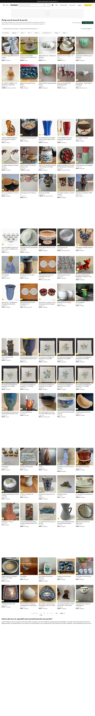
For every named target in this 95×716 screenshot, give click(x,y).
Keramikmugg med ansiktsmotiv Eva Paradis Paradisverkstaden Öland (29, 357)
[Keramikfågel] (29, 566)
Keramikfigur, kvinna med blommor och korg (65, 467)
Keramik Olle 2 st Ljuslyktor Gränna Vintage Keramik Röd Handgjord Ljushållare (47, 303)
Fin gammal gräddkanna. (26, 412)
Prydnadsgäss (5, 466)
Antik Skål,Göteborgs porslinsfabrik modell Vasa (29, 248)
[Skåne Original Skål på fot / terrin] (47, 237)
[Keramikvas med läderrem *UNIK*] (84, 183)
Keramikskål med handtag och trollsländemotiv (83, 604)
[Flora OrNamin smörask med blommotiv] (47, 566)
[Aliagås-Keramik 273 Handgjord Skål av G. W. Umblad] (10, 566)
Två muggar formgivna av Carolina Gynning (65, 193)
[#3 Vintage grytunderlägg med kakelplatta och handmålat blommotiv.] (66, 374)
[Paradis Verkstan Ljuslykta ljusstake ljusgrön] (47, 73)
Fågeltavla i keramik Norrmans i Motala (27, 84)
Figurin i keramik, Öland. (7, 357)
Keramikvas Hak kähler (44, 192)
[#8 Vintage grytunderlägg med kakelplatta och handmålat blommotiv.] (66, 347)
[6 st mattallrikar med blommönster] (84, 484)
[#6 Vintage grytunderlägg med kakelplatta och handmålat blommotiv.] (10, 374)
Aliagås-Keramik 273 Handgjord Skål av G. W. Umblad (9, 577)
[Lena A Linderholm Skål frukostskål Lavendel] (66, 402)
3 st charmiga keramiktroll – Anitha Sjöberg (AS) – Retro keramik (65, 604)
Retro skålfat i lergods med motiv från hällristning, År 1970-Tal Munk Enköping (47, 604)
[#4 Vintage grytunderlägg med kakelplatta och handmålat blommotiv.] (47, 374)
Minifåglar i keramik (62, 494)
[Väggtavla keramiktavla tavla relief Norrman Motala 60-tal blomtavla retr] (66, 155)
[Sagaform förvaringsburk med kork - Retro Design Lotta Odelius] (47, 155)
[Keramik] (47, 456)
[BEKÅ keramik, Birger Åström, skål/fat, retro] (84, 511)
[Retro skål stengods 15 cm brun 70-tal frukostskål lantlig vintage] (47, 402)
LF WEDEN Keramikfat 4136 (8, 603)
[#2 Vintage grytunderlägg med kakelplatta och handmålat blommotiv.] (84, 374)
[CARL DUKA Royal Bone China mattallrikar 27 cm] (29, 292)
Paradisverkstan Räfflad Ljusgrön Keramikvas (84, 56)
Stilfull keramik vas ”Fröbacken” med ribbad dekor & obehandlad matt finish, (28, 604)
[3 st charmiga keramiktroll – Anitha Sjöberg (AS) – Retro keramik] (66, 593)
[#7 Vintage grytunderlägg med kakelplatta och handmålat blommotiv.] (84, 347)
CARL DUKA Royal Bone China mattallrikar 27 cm (27, 303)
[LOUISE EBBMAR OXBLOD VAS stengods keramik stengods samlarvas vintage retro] (66, 127)
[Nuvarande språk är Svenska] (52, 5)
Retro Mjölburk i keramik (82, 137)
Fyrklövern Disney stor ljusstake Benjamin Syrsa (28, 166)
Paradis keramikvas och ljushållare (84, 165)
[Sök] (44, 5)
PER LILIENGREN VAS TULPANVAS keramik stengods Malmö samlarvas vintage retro (47, 138)
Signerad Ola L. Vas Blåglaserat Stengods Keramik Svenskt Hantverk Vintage (9, 303)
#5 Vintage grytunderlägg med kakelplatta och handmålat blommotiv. (28, 385)
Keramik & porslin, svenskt (11, 28)
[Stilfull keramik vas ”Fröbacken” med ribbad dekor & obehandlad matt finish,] (29, 593)
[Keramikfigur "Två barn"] (10, 511)
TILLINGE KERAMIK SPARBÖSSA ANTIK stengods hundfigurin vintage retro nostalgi (9, 138)
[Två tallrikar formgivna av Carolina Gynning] (10, 155)
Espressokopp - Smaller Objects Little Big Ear (84, 84)
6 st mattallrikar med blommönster (84, 494)
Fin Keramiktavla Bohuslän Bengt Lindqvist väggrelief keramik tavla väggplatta (28, 522)
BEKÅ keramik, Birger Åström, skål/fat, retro (83, 522)
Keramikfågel (23, 576)
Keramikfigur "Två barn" (7, 521)
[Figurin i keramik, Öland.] (10, 347)
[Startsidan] (14, 5)
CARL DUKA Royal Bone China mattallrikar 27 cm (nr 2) (46, 275)
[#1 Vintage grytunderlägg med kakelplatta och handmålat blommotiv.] (47, 347)
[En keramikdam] (10, 265)
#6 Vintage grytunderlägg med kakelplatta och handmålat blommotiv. (9, 385)
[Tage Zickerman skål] (66, 237)
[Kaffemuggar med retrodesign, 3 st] (29, 183)
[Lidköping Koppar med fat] (66, 265)
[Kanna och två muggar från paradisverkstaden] (66, 73)
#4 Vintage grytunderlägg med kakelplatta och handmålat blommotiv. (46, 385)
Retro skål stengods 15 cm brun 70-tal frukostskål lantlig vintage (47, 412)
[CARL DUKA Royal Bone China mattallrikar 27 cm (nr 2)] (47, 265)
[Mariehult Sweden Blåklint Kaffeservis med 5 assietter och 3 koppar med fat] (29, 45)
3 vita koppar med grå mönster (83, 576)
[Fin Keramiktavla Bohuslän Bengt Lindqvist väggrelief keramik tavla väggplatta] (29, 511)
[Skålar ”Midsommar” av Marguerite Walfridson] (47, 45)
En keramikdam (5, 275)
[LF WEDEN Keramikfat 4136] (10, 593)
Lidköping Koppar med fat (63, 275)
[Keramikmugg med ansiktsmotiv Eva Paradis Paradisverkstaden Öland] (29, 347)
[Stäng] (93, 1)
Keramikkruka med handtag (82, 466)
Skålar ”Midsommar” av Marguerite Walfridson (47, 56)
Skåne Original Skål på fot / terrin (47, 247)
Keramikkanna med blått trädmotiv (84, 247)
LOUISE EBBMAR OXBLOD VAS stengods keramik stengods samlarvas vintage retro (64, 138)
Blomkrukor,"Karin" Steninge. (64, 302)
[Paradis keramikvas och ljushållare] (84, 155)
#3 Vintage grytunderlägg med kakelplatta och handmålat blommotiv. (65, 385)
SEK (56, 5)
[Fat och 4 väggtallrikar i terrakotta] (10, 183)
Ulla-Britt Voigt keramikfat (26, 466)
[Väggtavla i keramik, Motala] (66, 566)
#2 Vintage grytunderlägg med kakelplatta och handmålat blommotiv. (83, 385)
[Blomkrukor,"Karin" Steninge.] (66, 292)
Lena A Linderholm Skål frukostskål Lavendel (65, 412)
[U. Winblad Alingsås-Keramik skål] (29, 127)
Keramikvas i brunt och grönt (27, 275)
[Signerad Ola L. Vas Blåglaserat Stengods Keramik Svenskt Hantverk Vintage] (10, 292)
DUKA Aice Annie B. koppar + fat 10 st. (65, 56)
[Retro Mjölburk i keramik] (84, 127)
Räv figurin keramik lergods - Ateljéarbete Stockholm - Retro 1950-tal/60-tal (84, 275)
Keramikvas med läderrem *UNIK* (84, 192)
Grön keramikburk (80, 302)
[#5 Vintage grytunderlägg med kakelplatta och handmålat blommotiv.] (29, 374)
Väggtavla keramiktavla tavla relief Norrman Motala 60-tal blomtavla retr (65, 166)
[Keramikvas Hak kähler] (47, 183)
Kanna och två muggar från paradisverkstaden (64, 84)
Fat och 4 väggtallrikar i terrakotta (10, 192)
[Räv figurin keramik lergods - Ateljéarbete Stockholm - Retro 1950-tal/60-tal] (84, 265)
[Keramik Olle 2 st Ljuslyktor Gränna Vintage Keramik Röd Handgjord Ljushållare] (47, 292)
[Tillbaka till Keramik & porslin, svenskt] (2, 29)
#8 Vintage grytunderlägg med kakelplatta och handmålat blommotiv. (65, 357)
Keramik (41, 466)
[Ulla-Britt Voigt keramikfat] (29, 456)
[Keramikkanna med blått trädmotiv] (84, 237)
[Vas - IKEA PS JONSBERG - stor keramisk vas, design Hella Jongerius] (10, 73)
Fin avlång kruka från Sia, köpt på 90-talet (47, 522)
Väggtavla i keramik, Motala (64, 576)
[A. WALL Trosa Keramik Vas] (29, 484)
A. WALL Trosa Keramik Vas (26, 494)
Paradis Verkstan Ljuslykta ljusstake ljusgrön (47, 84)
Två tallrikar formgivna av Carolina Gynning (10, 166)
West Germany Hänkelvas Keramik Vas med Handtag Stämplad (65, 522)
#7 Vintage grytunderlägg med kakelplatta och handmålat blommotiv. (83, 357)
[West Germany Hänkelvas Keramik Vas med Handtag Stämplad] (66, 511)
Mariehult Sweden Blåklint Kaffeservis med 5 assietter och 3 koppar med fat (28, 56)
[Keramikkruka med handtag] (84, 456)
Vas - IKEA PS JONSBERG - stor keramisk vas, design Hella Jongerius (9, 84)
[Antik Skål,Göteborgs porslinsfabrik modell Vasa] (29, 237)
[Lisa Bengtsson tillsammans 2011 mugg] (47, 484)
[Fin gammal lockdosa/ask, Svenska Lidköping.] (10, 484)
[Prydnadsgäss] (10, 456)
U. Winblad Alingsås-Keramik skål (28, 137)
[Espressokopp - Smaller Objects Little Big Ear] (84, 73)
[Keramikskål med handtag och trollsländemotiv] (84, 593)
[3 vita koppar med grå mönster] (84, 566)
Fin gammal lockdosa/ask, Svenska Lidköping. (10, 495)
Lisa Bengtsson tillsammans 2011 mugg (47, 495)
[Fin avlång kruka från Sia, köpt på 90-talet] (47, 511)
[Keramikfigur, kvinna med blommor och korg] (66, 456)
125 (56, 613)
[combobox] (32, 5)
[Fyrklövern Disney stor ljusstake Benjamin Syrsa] (29, 155)
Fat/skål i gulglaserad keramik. (83, 412)
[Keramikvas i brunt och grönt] (29, 265)
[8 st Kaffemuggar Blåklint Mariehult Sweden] (10, 45)
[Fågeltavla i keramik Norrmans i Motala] (29, 73)
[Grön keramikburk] (84, 292)
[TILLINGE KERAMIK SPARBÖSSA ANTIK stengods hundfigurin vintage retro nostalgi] (10, 127)
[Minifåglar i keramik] (66, 484)
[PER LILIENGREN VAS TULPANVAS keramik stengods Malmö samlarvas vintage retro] (47, 127)
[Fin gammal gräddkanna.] (29, 402)
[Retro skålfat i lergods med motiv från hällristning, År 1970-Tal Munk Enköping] (47, 593)
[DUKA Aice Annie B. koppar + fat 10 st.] (66, 45)
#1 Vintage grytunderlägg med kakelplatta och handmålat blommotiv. (46, 357)
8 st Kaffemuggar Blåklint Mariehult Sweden (10, 56)
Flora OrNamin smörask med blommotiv (45, 577)
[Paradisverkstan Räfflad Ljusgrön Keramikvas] (84, 45)
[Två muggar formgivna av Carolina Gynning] (66, 183)
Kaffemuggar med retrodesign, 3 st (28, 193)
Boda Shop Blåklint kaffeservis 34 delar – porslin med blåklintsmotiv (10, 248)
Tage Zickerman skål (62, 247)
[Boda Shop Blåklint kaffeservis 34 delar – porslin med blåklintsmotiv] (10, 237)
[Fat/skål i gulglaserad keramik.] (84, 402)
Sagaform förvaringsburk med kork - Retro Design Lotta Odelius (47, 166)
